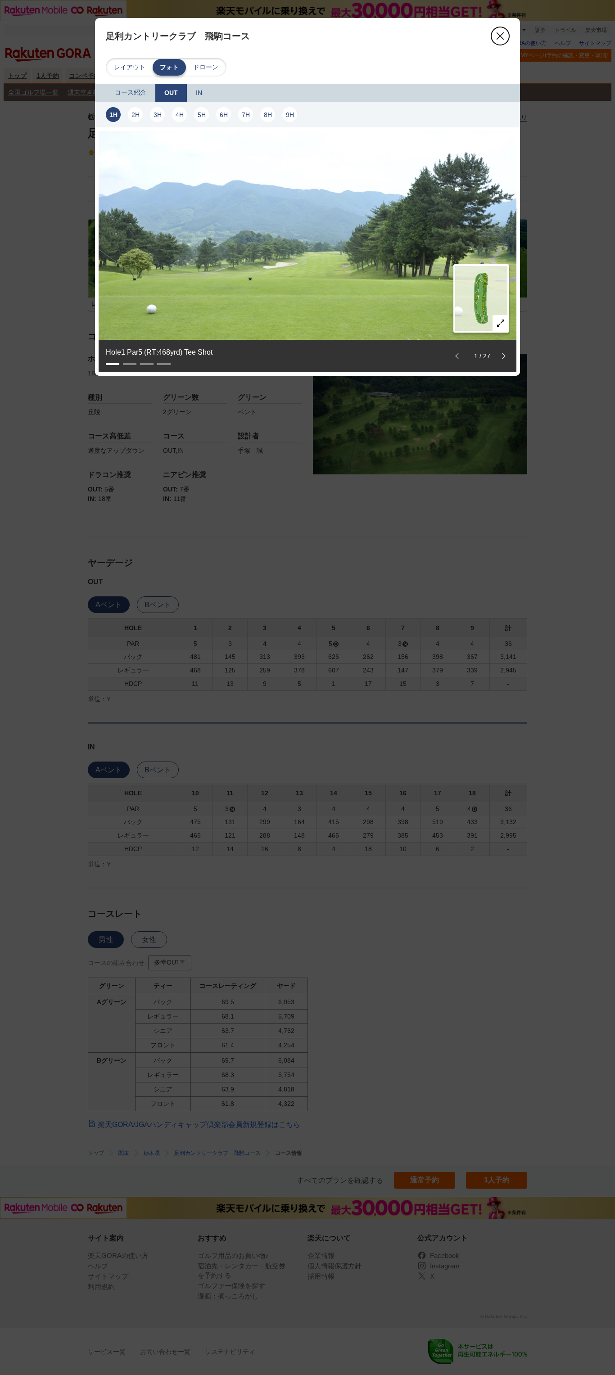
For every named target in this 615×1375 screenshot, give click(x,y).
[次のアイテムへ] (503, 356)
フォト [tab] (169, 67)
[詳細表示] (500, 323)
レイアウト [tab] (129, 67)
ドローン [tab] (205, 67)
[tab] (130, 93)
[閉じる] (500, 36)
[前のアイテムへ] (457, 356)
